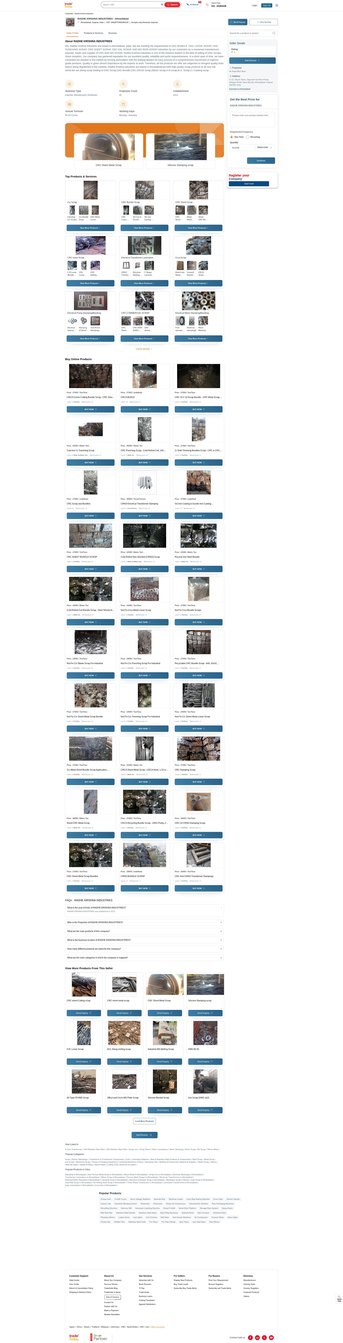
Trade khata (144, 1292)
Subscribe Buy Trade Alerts (185, 1288)
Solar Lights (233, 1217)
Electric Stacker (233, 1199)
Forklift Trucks (120, 1199)
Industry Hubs (249, 1284)
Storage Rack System (209, 1208)
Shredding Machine (109, 1208)
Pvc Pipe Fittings (168, 1222)
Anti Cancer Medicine (182, 1217)
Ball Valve (165, 1217)
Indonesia (115, 1327)
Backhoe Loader (176, 1199)
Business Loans (145, 1296)
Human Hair (106, 1199)
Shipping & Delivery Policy (80, 1292)
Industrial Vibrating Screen (126, 1204)
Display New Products (183, 1280)
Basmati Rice (159, 1199)
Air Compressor (201, 1217)
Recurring (255, 137)
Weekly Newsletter (112, 1314)
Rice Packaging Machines (223, 1204)
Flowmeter (157, 1204)
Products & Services (93, 33)
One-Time (239, 137)
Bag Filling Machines (169, 1213)
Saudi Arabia (132, 1327)
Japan (71, 1327)
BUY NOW (89, 409)
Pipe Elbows (214, 1222)
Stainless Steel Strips (148, 1213)
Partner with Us (110, 1306)
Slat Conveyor (203, 1213)
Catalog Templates (147, 1300)
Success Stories (111, 1284)
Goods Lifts (105, 1222)
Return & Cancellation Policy (81, 1288)
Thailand (95, 1327)
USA (141, 1327)
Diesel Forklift (169, 1208)
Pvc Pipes (153, 1222)
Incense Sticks (218, 1217)
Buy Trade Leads (181, 1284)
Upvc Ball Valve (199, 1222)
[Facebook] (250, 1337)
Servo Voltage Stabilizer (140, 1199)
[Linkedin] (257, 1337)
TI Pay (141, 1288)
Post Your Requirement (218, 1280)
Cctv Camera (151, 1217)
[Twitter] (264, 1337)
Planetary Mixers (108, 1217)
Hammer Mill (126, 1208)
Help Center (74, 1280)
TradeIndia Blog (111, 1288)
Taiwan (87, 1327)
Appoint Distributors (147, 1304)
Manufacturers (249, 1280)
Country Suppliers (251, 1288)
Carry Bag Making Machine (198, 1199)
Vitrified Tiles (119, 1222)
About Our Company (113, 1280)
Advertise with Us (146, 1280)
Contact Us (108, 1302)
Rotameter (145, 1204)
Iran (147, 1327)
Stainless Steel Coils (137, 1222)
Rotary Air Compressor (175, 1204)
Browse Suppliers (216, 1284)
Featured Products (251, 1292)
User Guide (74, 1284)
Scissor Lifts (106, 1204)
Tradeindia (69, 14)
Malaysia (105, 1327)
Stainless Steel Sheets (125, 1213)
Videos (246, 1296)
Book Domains (145, 1284)
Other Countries (158, 1327)
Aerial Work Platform (187, 1208)
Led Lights (137, 1217)
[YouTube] (271, 1337)
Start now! (249, 184)
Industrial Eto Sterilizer (198, 1204)
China (79, 1327)
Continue (261, 161)
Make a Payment (111, 1310)
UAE (123, 1327)
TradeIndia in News (112, 1292)
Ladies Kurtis (124, 1217)
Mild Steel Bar (106, 1213)
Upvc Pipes (184, 1222)
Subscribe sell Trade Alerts (220, 1288)
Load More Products (144, 1121)
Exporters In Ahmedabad (239, 89)
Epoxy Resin (227, 1208)
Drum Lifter (218, 1199)
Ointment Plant (219, 1213)
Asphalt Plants (188, 1213)
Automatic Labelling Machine (147, 1208)
